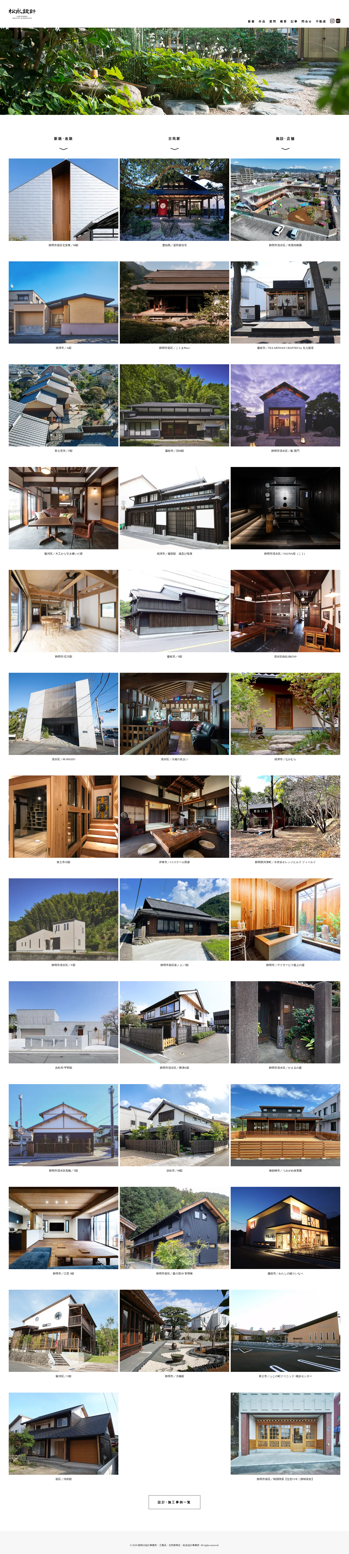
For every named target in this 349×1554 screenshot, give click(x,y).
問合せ (307, 21)
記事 (294, 21)
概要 (283, 21)
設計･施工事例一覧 (174, 1502)
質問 (272, 21)
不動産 (321, 21)
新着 (251, 21)
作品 (262, 21)
